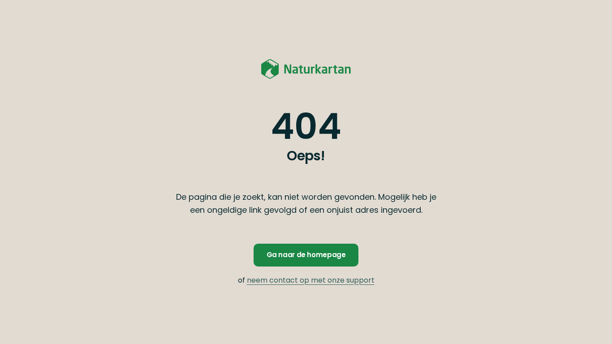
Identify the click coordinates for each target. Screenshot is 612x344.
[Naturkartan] (306, 69)
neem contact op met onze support (311, 280)
